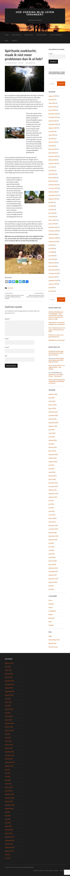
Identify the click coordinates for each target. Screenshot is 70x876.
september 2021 (53, 195)
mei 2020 (51, 252)
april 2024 (52, 138)
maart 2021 (52, 216)
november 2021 (53, 188)
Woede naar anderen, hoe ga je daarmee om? (56, 335)
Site (6, 356)
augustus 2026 (53, 96)
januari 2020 (52, 266)
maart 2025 (52, 135)
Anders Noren (53, 870)
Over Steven (28, 35)
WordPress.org (53, 647)
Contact (15, 40)
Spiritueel (10, 288)
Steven (21, 63)
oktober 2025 (53, 121)
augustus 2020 (53, 241)
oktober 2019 (53, 277)
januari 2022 (52, 181)
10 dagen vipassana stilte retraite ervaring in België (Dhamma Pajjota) (14, 296)
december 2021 (53, 184)
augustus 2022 (53, 163)
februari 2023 (53, 149)
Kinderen (51, 604)
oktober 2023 (53, 142)
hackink (51, 351)
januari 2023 (52, 153)
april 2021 (52, 213)
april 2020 (52, 255)
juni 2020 (51, 248)
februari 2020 (53, 263)
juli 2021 (51, 202)
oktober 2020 (53, 234)
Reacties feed (52, 643)
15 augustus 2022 (11, 63)
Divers (50, 600)
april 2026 (52, 99)
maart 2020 (52, 259)
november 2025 (53, 117)
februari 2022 (53, 177)
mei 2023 (51, 145)
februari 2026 (53, 106)
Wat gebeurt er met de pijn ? (57, 340)
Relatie (51, 614)
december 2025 (53, 113)
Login (50, 636)
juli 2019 (51, 287)
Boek (6, 40)
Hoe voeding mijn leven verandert (35, 13)
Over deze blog (41, 35)
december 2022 (53, 156)
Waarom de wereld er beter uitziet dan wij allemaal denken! (35, 295)
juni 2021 (51, 206)
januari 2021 (52, 223)
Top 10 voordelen (56, 35)
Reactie (7, 319)
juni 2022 (51, 167)
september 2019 (53, 280)
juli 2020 (51, 245)
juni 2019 (51, 291)
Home (7, 35)
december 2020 (53, 227)
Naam (7, 338)
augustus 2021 (53, 199)
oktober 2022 (53, 160)
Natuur (51, 607)
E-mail (7, 347)
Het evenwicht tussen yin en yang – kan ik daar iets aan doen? (57, 329)
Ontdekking (52, 611)
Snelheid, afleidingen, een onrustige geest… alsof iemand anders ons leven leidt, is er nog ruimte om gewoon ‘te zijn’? (56, 315)
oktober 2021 (53, 192)
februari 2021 (53, 220)
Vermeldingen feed (54, 639)
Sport (50, 621)
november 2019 (53, 273)
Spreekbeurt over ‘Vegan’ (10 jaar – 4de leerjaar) (57, 367)
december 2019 (53, 270)
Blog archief (16, 35)
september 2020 (53, 238)
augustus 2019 (53, 284)
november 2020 (53, 231)
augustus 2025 (53, 128)
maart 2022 (52, 174)
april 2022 (52, 170)
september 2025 (53, 124)
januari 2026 (52, 110)
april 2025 (52, 131)
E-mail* (51, 53)
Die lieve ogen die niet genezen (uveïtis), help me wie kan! (56, 353)
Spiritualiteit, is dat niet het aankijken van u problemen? (57, 323)
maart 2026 (52, 103)
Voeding (51, 625)
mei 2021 (51, 209)
